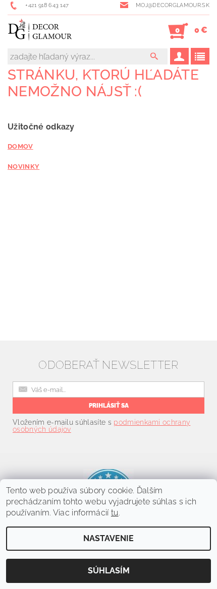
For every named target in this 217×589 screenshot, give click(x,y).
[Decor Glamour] (40, 31)
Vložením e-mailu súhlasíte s (101, 426)
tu (115, 512)
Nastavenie (108, 538)
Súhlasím (109, 570)
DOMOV (20, 146)
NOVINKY (23, 166)
